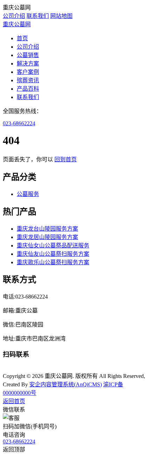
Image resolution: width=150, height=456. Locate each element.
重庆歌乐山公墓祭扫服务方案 (53, 262)
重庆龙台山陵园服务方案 (47, 229)
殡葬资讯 (28, 80)
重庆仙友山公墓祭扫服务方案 (53, 254)
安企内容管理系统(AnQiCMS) (65, 384)
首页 (22, 38)
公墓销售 (28, 55)
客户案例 (28, 72)
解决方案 (28, 63)
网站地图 (61, 16)
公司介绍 (14, 16)
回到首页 (65, 159)
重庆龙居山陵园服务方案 (47, 237)
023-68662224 (19, 123)
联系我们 (38, 16)
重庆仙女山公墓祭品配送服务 (53, 245)
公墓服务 (28, 194)
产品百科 (28, 89)
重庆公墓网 (17, 24)
